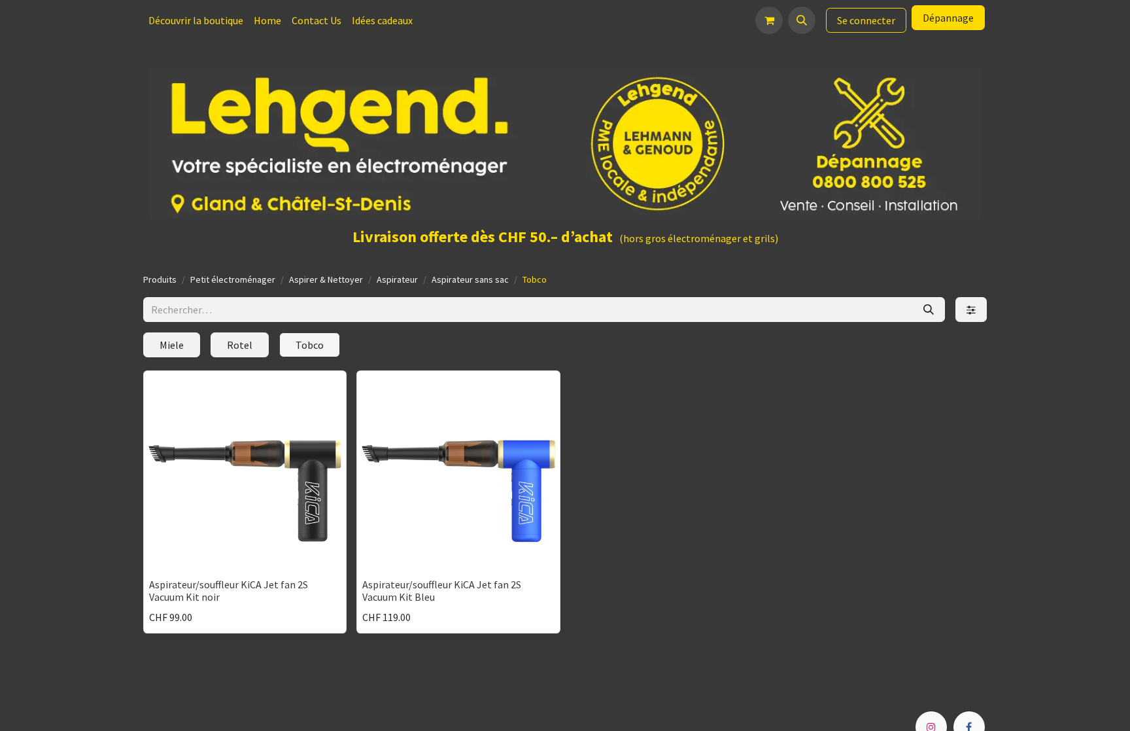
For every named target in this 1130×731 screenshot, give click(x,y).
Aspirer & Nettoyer (326, 279)
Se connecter (866, 20)
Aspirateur (397, 279)
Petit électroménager (232, 279)
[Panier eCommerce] (769, 20)
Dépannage (948, 17)
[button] (801, 20)
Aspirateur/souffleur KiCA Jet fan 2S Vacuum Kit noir (228, 590)
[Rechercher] (928, 309)
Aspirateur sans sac (470, 279)
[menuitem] (195, 20)
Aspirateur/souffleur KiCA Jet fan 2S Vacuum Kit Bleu (441, 590)
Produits (160, 279)
